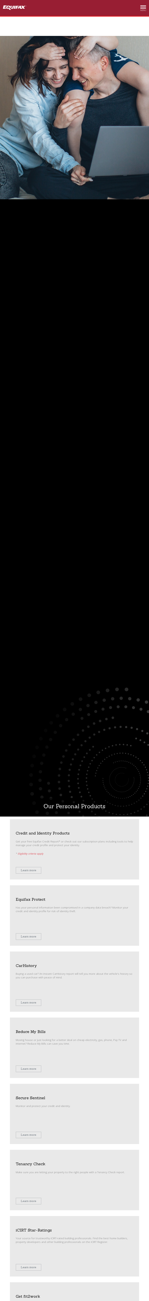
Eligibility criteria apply (30, 853)
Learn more (28, 870)
